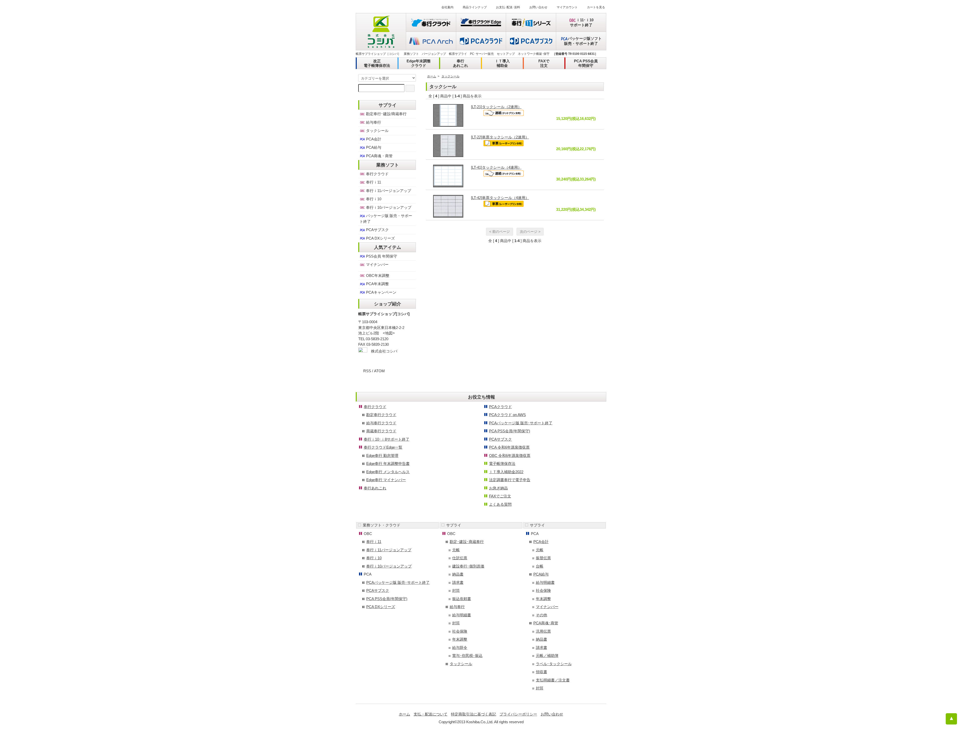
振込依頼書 (461, 599)
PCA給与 (373, 147)
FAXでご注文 (500, 496)
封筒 (456, 590)
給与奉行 (373, 122)
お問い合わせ (538, 7)
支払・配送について (430, 714)
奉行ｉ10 (373, 199)
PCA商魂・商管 (379, 156)
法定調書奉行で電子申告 (509, 480)
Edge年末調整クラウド (419, 63)
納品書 (457, 574)
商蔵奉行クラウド (381, 431)
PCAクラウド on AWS (507, 415)
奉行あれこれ (460, 63)
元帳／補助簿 (547, 655)
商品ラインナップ (475, 7)
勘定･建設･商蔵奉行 (467, 541)
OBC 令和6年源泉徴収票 (509, 455)
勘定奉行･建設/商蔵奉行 (386, 114)
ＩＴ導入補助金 (502, 63)
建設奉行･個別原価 (468, 566)
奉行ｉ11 (373, 182)
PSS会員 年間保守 (381, 256)
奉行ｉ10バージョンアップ (388, 207)
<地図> (389, 333)
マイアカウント (567, 7)
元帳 (456, 550)
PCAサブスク (377, 230)
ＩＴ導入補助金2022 (506, 472)
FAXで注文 (543, 63)
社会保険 (459, 631)
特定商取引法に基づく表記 (473, 714)
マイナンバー (377, 264)
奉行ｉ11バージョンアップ (388, 191)
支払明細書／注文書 (553, 680)
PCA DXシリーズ (380, 238)
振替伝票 (543, 558)
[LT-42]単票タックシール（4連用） (500, 198)
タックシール (450, 76)
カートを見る (596, 7)
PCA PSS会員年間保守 (586, 63)
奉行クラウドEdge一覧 (383, 447)
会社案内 (447, 7)
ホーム (431, 76)
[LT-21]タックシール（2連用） (496, 107)
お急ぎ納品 (498, 488)
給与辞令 (459, 647)
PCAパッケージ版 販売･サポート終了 (520, 423)
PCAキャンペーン (380, 292)
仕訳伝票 (459, 558)
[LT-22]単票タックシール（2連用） (500, 137)
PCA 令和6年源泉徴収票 (509, 447)
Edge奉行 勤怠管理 (382, 455)
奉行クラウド (377, 174)
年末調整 (459, 639)
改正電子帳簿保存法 (377, 63)
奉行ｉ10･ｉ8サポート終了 (386, 439)
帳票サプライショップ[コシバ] (384, 314)
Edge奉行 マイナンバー (386, 480)
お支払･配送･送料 (508, 7)
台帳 (539, 566)
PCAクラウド (500, 407)
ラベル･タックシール (554, 664)
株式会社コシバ (384, 351)
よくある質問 (500, 504)
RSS (367, 371)
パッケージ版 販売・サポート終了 (385, 219)
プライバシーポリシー (518, 714)
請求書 (457, 582)
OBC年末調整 (377, 275)
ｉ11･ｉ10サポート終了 (582, 22)
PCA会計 (373, 139)
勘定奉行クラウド (381, 415)
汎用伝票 (543, 631)
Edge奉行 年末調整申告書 (388, 463)
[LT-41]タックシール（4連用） (496, 167)
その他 (541, 615)
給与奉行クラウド (381, 423)
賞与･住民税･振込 (467, 655)
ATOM (379, 371)
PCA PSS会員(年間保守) (509, 431)
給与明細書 (461, 615)
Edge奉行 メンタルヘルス (388, 472)
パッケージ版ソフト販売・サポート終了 (583, 41)
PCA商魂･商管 (545, 623)
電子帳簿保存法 (502, 463)
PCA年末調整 (377, 284)
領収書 (541, 672)
